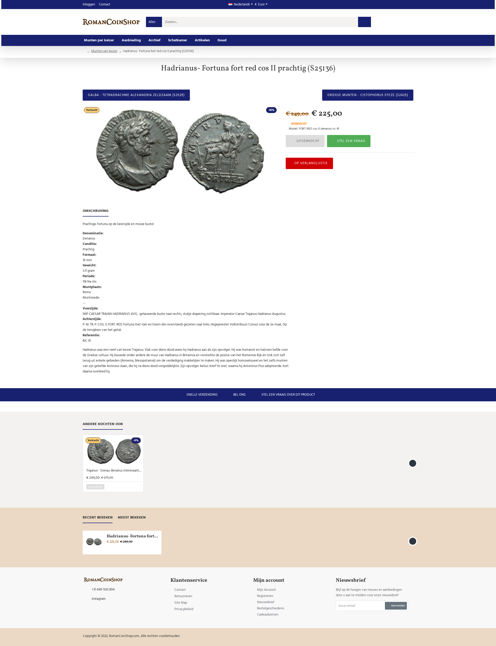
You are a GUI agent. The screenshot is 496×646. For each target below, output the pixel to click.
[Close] (292, 297)
